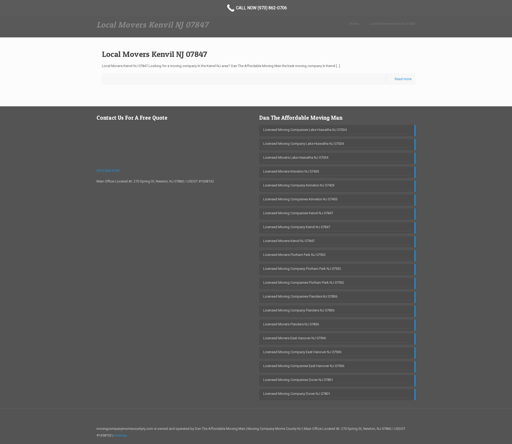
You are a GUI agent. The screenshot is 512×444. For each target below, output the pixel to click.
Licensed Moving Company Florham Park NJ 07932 (302, 269)
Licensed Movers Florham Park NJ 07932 (294, 255)
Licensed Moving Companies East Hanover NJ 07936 (303, 366)
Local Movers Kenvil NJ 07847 (392, 24)
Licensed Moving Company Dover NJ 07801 (296, 394)
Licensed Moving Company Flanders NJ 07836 (298, 310)
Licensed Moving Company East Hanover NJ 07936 (302, 352)
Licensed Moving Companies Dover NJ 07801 (298, 380)
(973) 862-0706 (108, 171)
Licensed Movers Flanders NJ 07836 (291, 324)
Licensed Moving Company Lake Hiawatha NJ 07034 (303, 144)
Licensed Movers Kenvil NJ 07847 (289, 241)
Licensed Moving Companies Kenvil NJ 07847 (298, 213)
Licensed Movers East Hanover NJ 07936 (294, 338)
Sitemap (120, 435)
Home (354, 24)
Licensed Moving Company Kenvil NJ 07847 (296, 227)
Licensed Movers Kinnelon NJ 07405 (291, 171)
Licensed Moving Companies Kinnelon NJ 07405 (300, 199)
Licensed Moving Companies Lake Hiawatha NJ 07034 (305, 130)
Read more (403, 79)
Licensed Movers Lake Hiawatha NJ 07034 (295, 157)
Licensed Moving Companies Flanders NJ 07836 (300, 296)
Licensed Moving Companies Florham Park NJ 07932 (303, 283)
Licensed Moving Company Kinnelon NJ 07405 (298, 185)
